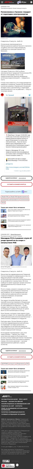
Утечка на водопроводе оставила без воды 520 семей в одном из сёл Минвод (18, 215)
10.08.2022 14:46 (5, 6)
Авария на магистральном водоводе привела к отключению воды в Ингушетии (19, 220)
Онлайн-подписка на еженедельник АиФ (15, 403)
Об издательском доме (9, 399)
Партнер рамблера (15, 461)
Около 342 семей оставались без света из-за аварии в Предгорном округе (19, 210)
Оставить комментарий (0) (16, 184)
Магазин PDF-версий (16, 401)
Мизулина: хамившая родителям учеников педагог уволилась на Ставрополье (18, 381)
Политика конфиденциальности (13, 412)
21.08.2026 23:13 (5, 234)
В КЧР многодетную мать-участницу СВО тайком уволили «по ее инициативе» (18, 376)
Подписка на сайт (7, 406)
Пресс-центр (23, 399)
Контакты (18, 406)
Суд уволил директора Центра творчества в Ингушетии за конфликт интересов (19, 371)
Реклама (4, 401)
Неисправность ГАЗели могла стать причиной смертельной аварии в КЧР (19, 225)
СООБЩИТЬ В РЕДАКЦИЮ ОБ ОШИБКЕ (13, 414)
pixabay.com (4, 38)
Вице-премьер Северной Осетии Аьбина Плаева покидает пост (18, 387)
